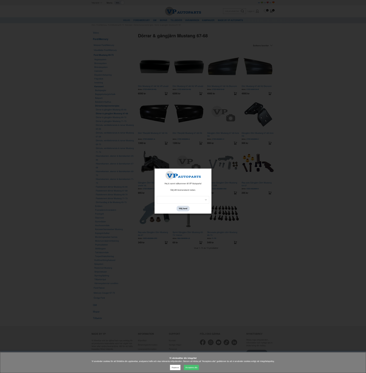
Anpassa (175, 367)
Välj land (183, 208)
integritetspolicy (267, 361)
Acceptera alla (191, 367)
